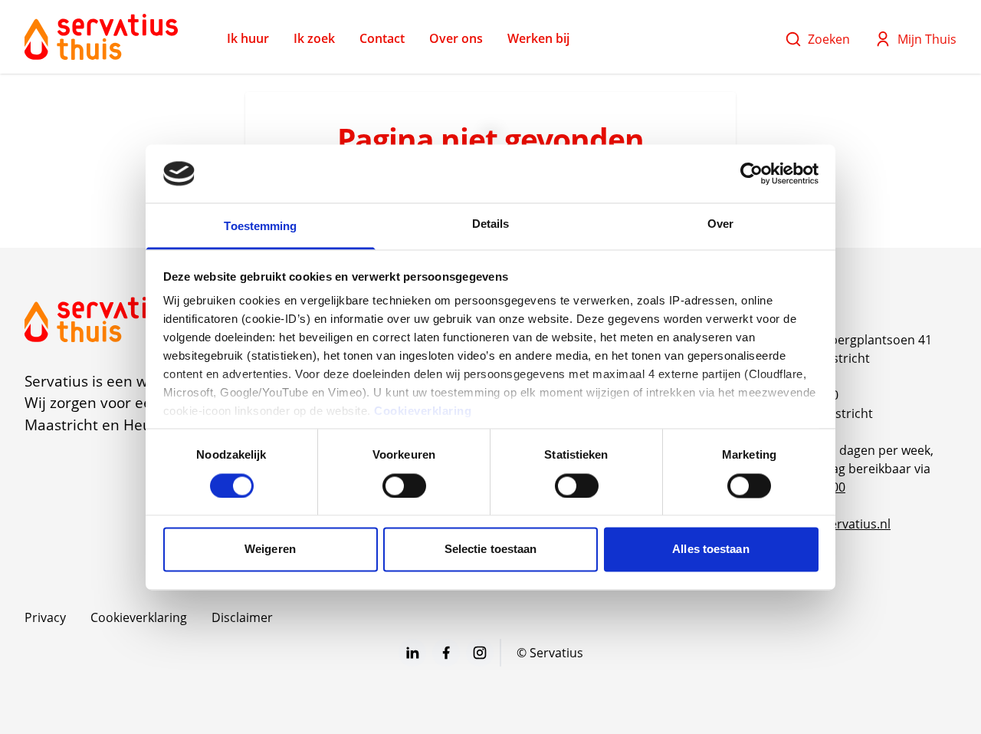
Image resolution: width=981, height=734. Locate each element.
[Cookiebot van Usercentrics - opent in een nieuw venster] (751, 173)
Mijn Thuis (926, 39)
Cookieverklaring (422, 411)
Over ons (456, 38)
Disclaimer (242, 617)
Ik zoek (314, 38)
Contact (382, 38)
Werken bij (538, 38)
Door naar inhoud (64, 21)
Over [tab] (720, 224)
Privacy (45, 617)
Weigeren (270, 549)
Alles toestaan (710, 549)
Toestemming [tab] (260, 226)
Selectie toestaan (491, 549)
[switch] (404, 485)
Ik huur (248, 38)
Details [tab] (491, 224)
